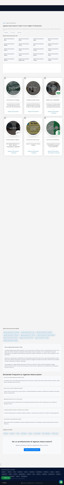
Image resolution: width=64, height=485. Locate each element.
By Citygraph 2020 (15, 461)
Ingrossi (17, 476)
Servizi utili (16, 478)
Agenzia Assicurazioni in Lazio (27, 332)
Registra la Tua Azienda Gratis (32, 449)
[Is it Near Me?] (5, 78)
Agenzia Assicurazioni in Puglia (41, 337)
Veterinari (13, 209)
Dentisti (33, 248)
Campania (53, 113)
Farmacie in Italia (11, 478)
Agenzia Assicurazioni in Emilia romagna (46, 335)
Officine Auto (55, 433)
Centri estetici (33, 209)
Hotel (33, 286)
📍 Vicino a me (5, 477)
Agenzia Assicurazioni (13, 111)
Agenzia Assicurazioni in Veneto (10, 337)
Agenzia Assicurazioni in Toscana (28, 335)
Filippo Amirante (17, 459)
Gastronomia (12, 476)
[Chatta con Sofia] (0, 464)
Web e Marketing (24, 476)
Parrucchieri (51, 209)
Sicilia (56, 209)
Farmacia (53, 248)
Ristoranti (13, 248)
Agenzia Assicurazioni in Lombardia (11, 332)
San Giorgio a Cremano (54, 152)
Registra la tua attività (22, 478)
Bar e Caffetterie (46, 433)
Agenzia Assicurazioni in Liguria (10, 340)
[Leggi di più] (13, 109)
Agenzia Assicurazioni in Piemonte (11, 335)
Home (4, 23)
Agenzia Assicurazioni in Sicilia (26, 337)
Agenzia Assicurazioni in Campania (44, 332)
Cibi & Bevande (50, 286)
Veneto (18, 286)
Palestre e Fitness (10, 286)
